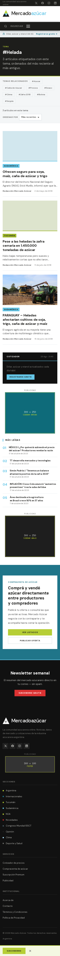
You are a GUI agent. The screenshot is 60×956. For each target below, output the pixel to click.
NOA (8, 814)
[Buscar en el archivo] (5, 26)
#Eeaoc (48, 88)
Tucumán (9, 235)
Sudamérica (11, 166)
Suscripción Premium (13, 874)
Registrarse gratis (46, 34)
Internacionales (14, 796)
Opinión (10, 831)
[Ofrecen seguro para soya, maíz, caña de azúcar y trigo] (30, 164)
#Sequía (9, 101)
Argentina (11, 790)
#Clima (8, 94)
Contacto (8, 906)
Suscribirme (14, 951)
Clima (9, 837)
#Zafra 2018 (24, 94)
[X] (36, 3)
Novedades (12, 820)
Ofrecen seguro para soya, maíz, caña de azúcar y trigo (25, 174)
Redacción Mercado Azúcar (17, 191)
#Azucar (36, 81)
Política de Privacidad (14, 917)
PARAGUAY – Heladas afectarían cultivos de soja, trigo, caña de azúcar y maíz (25, 319)
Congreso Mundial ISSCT (18, 825)
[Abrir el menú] (28, 26)
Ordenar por (10, 117)
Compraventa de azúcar (15, 868)
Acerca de (8, 900)
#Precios (33, 88)
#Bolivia (41, 94)
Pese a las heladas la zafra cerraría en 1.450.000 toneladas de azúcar (23, 245)
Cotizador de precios (13, 862)
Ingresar (16, 26)
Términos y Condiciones (15, 912)
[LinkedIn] (55, 3)
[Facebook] (42, 3)
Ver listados (30, 632)
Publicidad (8, 880)
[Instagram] (49, 3)
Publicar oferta (30, 640)
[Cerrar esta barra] (30, 951)
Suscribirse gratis (30, 693)
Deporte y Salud (14, 843)
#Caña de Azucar (13, 88)
